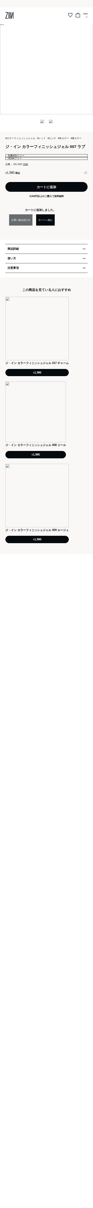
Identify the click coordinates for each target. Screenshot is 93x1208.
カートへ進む (45, 220)
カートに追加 (46, 187)
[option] (46, 67)
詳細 (25, 164)
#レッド (41, 138)
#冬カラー (63, 138)
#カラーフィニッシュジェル (20, 138)
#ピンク (52, 138)
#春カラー (76, 138)
